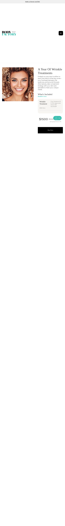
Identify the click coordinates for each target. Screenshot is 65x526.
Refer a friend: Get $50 (32, 1)
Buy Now (50, 130)
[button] (61, 33)
